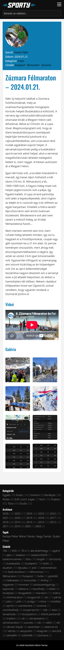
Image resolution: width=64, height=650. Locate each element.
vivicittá (56, 631)
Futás (21, 61)
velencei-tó (51, 627)
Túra (10, 503)
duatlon (7, 568)
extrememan (49, 568)
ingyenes (8, 584)
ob (46, 597)
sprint (10, 606)
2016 (6, 522)
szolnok (41, 606)
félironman (36, 572)
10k (5, 551)
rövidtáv (55, 601)
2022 (53, 513)
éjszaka (22, 568)
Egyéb (6, 495)
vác (39, 622)
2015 (17, 522)
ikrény (44, 580)
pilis (19, 601)
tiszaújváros (29, 614)
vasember (34, 627)
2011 (6, 526)
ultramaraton (11, 622)
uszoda (28, 622)
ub (23, 618)
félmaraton (33, 65)
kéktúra (23, 589)
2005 (28, 526)
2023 (41, 513)
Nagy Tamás (43, 536)
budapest (20, 65)
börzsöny (55, 559)
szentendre (25, 606)
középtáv (8, 593)
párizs (57, 597)
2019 (29, 518)
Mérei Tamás (27, 536)
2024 (29, 513)
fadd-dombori (16, 572)
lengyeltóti (25, 593)
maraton (41, 593)
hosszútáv (30, 580)
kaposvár (8, 589)
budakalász (13, 563)
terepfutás (9, 614)
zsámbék (27, 635)
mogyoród (33, 597)
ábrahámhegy (39, 551)
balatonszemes (12, 559)
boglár (41, 559)
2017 (53, 518)
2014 (29, 522)
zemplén (11, 635)
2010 (17, 526)
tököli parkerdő (50, 614)
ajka (8, 555)
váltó (49, 622)
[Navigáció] (59, 4)
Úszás (23, 503)
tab (45, 610)
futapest (27, 576)
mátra (56, 593)
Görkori (35, 495)
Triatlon (55, 499)
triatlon (11, 618)
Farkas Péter (21, 52)
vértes (12, 631)
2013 (41, 522)
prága (31, 601)
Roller (6, 499)
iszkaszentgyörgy (44, 584)
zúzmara (46, 65)
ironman (23, 584)
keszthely (38, 589)
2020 (17, 518)
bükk (46, 563)
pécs (9, 601)
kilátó (52, 589)
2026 (6, 513)
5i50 (14, 551)
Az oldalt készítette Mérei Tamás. (32, 645)
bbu (28, 559)
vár (58, 622)
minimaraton (14, 597)
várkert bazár (14, 627)
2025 (17, 513)
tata (54, 610)
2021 (6, 518)
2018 (41, 518)
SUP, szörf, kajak (24, 499)
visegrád (42, 631)
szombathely (11, 610)
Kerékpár (50, 495)
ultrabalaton (37, 618)
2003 (38, 526)
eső (34, 568)
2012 (53, 522)
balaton (20, 555)
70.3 (23, 551)
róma (42, 601)
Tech (42, 499)
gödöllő (53, 576)
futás (40, 576)
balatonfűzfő (39, 555)
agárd (56, 551)
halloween (12, 580)
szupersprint (31, 610)
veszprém (26, 631)
